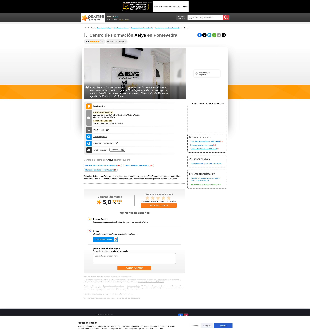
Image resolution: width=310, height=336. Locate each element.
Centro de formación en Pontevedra (167, 28)
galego (116, 17)
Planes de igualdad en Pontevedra (100, 170)
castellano (109, 17)
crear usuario (124, 20)
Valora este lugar (159, 205)
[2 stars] (153, 198)
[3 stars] (158, 198)
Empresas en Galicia (104, 28)
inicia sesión (112, 20)
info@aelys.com (100, 150)
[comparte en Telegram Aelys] (209, 35)
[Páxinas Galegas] (93, 18)
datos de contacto (133, 286)
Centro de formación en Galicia (142, 28)
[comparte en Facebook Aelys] (199, 35)
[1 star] (148, 198)
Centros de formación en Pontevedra (102, 166)
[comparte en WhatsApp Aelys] (214, 35)
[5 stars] (169, 198)
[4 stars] (164, 198)
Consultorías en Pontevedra (138, 166)
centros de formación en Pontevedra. (151, 282)
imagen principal (110, 294)
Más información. (156, 328)
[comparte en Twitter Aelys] (204, 35)
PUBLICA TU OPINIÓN (134, 268)
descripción (160, 280)
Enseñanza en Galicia (121, 28)
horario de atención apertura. (113, 286)
